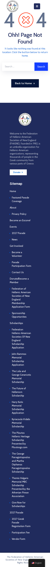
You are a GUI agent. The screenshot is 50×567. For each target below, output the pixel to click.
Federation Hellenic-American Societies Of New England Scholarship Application (21, 338)
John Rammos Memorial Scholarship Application (19, 359)
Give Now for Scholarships (18, 504)
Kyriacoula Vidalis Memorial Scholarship (21, 423)
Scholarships (16, 323)
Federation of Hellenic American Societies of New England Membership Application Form (21, 297)
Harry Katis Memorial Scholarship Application (18, 407)
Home (13, 191)
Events (13, 226)
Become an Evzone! (20, 220)
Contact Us (18, 272)
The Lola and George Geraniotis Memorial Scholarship (21, 376)
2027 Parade (18, 233)
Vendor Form (18, 539)
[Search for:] (18, 66)
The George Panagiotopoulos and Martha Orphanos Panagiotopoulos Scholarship (21, 462)
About (13, 207)
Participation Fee (21, 532)
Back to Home (23, 83)
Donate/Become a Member (19, 280)
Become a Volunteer (17, 254)
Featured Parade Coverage (20, 199)
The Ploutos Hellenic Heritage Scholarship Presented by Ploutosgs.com (21, 440)
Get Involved (16, 246)
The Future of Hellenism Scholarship (19, 392)
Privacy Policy (19, 214)
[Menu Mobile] (37, 6)
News (15, 239)
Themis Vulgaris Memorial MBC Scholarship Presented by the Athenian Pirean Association (21, 487)
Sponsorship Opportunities (19, 315)
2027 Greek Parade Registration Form (21, 523)
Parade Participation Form (21, 264)
